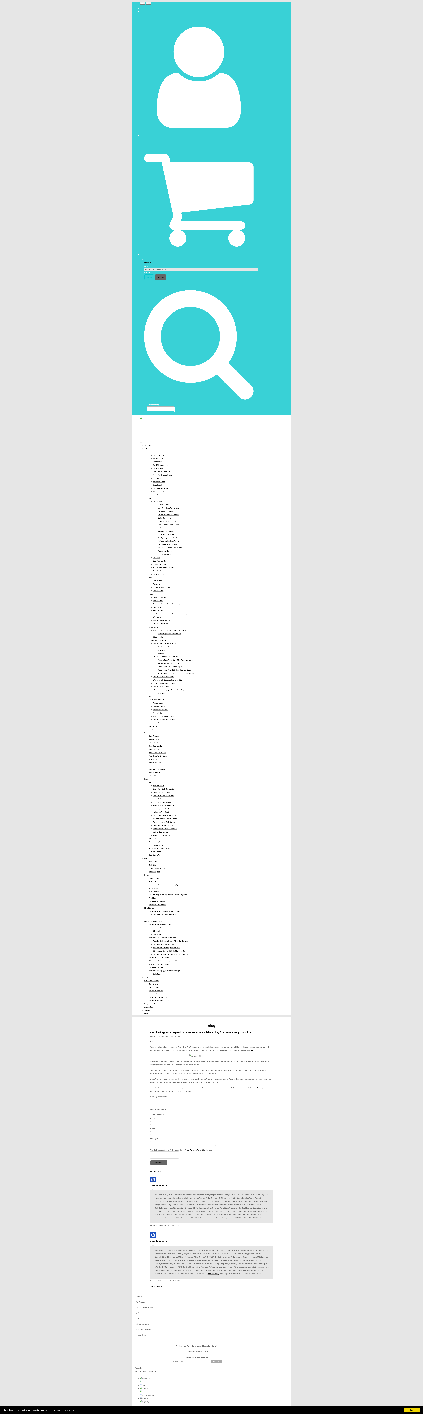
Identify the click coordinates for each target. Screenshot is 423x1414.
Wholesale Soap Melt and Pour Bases (166, 657)
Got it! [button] (412, 1410)
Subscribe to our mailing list (196, 1357)
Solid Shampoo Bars (160, 465)
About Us (138, 1296)
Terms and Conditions (143, 1329)
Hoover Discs (158, 601)
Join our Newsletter (142, 1324)
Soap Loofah (157, 485)
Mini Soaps (157, 478)
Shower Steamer (159, 482)
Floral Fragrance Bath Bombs (168, 524)
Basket (149, 277)
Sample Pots (153, 726)
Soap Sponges (158, 455)
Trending (152, 729)
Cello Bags (161, 693)
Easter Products (159, 706)
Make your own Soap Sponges (164, 683)
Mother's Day (158, 713)
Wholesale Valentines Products (164, 719)
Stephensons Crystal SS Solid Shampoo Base (174, 670)
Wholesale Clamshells (161, 686)
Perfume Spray (158, 591)
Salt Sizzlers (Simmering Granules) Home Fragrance (172, 614)
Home (151, 594)
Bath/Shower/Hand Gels (162, 472)
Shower (151, 452)
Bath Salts (156, 558)
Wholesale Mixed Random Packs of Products (169, 630)
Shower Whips (158, 458)
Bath (150, 498)
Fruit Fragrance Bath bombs (168, 528)
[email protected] (213, 1218)
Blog (137, 1318)
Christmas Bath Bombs (166, 511)
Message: (154, 1139)
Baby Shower (158, 703)
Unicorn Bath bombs (165, 551)
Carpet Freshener (159, 597)
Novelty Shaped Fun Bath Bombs (170, 538)
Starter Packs (158, 637)
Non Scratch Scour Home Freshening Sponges (170, 604)
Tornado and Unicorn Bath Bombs (170, 548)
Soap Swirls (157, 495)
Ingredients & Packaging (157, 640)
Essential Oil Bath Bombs (167, 521)
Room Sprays (158, 610)
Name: (152, 1118)
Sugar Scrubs (158, 468)
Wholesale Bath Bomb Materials (164, 643)
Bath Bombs (157, 501)
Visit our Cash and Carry (144, 1307)
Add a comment (156, 1286)
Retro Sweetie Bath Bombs (167, 544)
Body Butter (157, 581)
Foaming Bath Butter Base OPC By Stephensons (175, 660)
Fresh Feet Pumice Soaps (162, 475)
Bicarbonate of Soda (165, 647)
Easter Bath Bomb (164, 518)
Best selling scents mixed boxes (169, 634)
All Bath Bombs (163, 505)
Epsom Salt (162, 653)
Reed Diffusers (158, 607)
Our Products (140, 1302)
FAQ (137, 1313)
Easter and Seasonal (156, 700)
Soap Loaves (158, 462)
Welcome (147, 445)
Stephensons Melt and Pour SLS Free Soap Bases (176, 673)
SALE (151, 696)
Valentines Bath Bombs (166, 554)
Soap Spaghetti (158, 491)
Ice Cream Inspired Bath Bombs (169, 534)
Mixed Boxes (153, 627)
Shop (146, 448)
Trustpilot (138, 1368)
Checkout (160, 277)
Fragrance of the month (157, 723)
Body (150, 577)
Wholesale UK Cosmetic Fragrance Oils (167, 680)
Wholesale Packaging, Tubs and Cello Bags (168, 690)
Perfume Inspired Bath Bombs (168, 541)
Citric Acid (161, 650)
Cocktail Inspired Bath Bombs (168, 515)
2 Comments (154, 1042)
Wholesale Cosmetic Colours (163, 677)
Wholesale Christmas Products (164, 716)
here (251, 1050)
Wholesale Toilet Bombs (161, 624)
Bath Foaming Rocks (160, 561)
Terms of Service (202, 1150)
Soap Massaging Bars (161, 488)
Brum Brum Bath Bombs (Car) (168, 508)
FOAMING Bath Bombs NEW (164, 567)
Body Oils (156, 584)
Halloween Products (160, 710)
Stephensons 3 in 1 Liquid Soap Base (171, 667)
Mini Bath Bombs (159, 571)
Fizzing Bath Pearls (160, 564)
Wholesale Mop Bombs (161, 620)
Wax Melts (157, 617)
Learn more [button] (71, 1410)
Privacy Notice (140, 1335)
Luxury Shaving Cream (161, 587)
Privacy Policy (189, 1150)
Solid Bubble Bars (159, 574)
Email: (152, 1129)
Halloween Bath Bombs (166, 531)
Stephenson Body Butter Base (168, 663)
